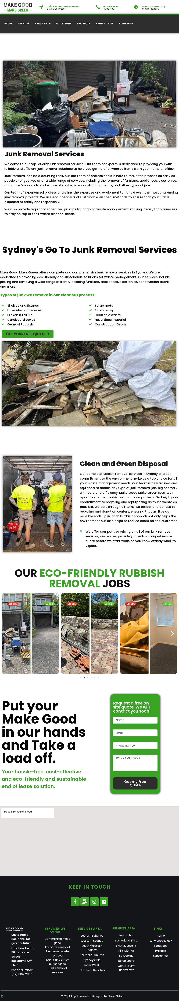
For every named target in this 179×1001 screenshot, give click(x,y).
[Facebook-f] (75, 901)
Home (8, 23)
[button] (6, 633)
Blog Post (126, 23)
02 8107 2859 (111, 6)
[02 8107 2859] (98, 7)
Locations (63, 23)
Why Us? (24, 23)
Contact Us (104, 23)
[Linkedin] (104, 901)
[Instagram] (94, 901)
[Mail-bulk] (84, 901)
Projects (84, 23)
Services (41, 23)
